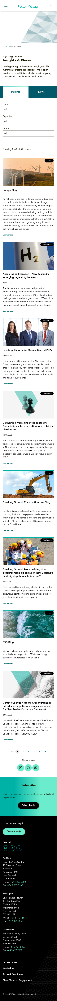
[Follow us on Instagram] (19, 848)
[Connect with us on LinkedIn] (5, 848)
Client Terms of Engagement (17, 980)
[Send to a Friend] (35, 767)
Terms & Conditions (13, 974)
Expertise (7, 116)
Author (6, 129)
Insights (15, 92)
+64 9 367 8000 (18, 882)
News (41, 92)
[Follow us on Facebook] (12, 848)
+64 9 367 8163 (15, 885)
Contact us (12, 831)
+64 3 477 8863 (17, 947)
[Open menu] (6, 5)
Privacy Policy (10, 962)
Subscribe (27, 805)
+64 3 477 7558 (14, 950)
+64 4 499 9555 (18, 918)
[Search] (51, 5)
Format (6, 104)
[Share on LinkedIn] (20, 767)
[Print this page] (28, 767)
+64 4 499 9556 (15, 921)
